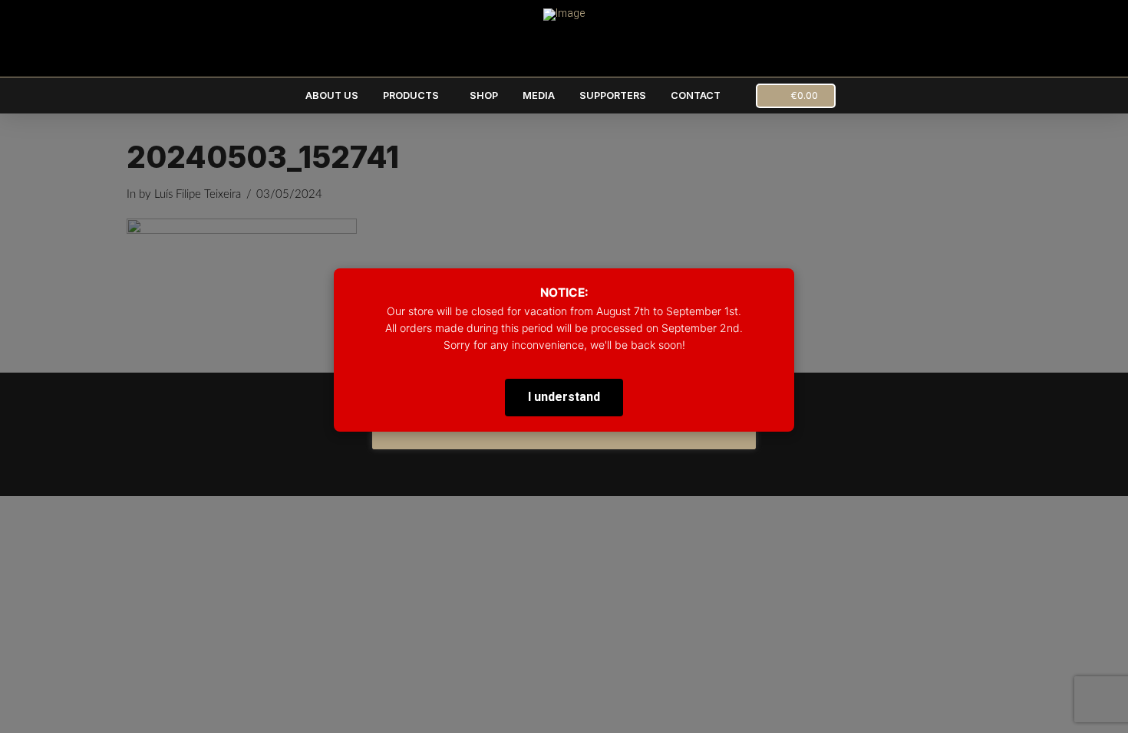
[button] (796, 96)
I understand (564, 397)
